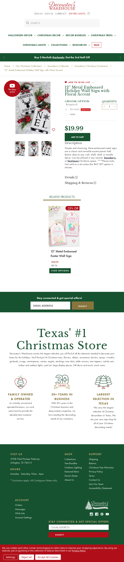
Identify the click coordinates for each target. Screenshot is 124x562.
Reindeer (74, 109)
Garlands (58, 57)
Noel (72, 114)
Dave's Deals (71, 475)
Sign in (38, 13)
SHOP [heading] (68, 454)
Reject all (26, 557)
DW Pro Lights (77, 13)
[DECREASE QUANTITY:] (104, 106)
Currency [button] (61, 13)
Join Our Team (96, 484)
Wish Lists (20, 513)
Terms (92, 475)
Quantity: (109, 101)
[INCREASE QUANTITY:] (115, 106)
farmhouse (73, 160)
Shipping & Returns (79, 183)
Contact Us (94, 479)
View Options (60, 270)
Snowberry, (110, 157)
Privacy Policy (96, 471)
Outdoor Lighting (73, 467)
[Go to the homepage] (62, 5)
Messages (20, 509)
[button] (89, 13)
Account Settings (23, 517)
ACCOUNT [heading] (22, 500)
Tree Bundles (71, 463)
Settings (10, 557)
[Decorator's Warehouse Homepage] (96, 504)
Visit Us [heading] (16, 454)
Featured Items (72, 471)
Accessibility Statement (100, 488)
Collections (70, 459)
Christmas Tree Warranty (101, 467)
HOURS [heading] (15, 469)
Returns (92, 463)
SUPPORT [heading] (95, 454)
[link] (91, 514)
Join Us (49, 13)
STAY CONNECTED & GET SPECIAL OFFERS (79, 521)
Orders (18, 505)
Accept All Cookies (48, 557)
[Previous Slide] (4, 57)
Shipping (93, 459)
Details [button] (70, 177)
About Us (69, 479)
